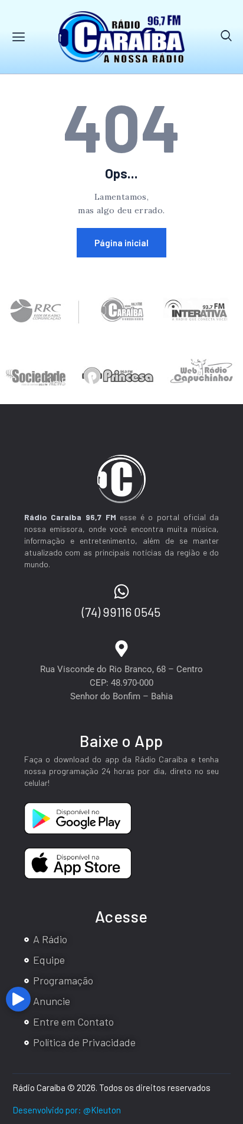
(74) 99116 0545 (121, 611)
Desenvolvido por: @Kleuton (66, 1110)
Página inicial (121, 242)
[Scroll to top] (231, 1003)
